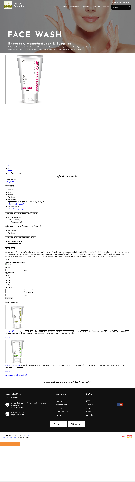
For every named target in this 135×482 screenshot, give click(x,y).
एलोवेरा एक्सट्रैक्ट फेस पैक (12, 365)
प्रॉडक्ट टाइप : (57, 333)
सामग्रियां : (102, 331)
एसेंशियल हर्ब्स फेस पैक (11, 331)
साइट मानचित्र (90, 415)
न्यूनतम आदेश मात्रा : (34, 333)
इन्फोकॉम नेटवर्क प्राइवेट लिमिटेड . (10, 437)
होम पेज (65, 7)
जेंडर (9, 233)
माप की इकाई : (25, 331)
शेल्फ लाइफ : (22, 368)
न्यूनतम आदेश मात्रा (13, 217)
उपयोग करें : (112, 331)
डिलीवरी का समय (12, 244)
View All (58, 415)
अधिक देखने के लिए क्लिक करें (16, 204)
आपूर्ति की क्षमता (12, 241)
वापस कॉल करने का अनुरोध (12, 209)
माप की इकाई (11, 220)
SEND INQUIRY (10, 375)
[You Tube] (121, 406)
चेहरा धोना (59, 401)
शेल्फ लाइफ (11, 231)
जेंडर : (93, 331)
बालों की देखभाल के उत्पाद (63, 412)
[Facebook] (118, 406)
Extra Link (96, 7)
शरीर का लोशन (60, 408)
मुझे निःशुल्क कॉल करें (21, 375)
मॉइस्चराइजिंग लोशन (61, 404)
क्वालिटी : (54, 331)
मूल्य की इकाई (11, 222)
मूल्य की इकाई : (97, 365)
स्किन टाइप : (81, 331)
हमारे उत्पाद (86, 7)
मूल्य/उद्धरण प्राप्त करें (11, 182)
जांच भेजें (22, 209)
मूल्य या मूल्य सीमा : (17, 333)
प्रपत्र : (46, 333)
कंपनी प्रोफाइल (74, 7)
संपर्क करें (106, 7)
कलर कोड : (69, 333)
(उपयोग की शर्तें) (26, 435)
